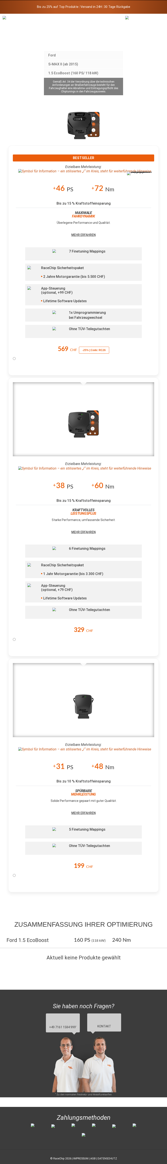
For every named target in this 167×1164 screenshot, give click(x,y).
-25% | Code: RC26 (94, 350)
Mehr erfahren (83, 235)
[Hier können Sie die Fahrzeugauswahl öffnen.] (135, 44)
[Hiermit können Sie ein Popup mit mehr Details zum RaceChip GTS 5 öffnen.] (83, 128)
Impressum (80, 1158)
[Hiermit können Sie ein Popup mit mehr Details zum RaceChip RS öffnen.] (83, 427)
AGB (93, 1158)
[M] (156, 19)
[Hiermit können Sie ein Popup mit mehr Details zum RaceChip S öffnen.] (83, 708)
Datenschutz (107, 1158)
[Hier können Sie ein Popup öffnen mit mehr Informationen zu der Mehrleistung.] (83, 171)
